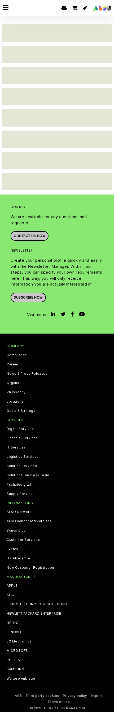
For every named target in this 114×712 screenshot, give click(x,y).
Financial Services (22, 438)
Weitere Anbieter (21, 678)
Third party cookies (42, 696)
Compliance (17, 355)
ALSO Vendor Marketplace (29, 521)
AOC (10, 595)
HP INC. (13, 623)
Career (13, 364)
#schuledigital (19, 484)
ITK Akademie (18, 558)
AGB (18, 696)
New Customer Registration (30, 567)
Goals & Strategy (21, 411)
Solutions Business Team (28, 475)
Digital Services (20, 429)
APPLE (12, 586)
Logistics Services (23, 457)
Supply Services (21, 494)
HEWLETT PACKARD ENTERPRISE (34, 613)
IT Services (16, 447)
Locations (15, 401)
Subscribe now (28, 297)
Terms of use (59, 702)
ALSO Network (19, 512)
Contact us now (29, 236)
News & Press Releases (27, 374)
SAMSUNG (15, 669)
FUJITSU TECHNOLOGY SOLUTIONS (37, 604)
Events (12, 549)
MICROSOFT (17, 651)
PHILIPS (13, 660)
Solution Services (22, 466)
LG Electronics (19, 641)
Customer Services (23, 540)
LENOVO (14, 632)
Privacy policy (75, 696)
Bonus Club (16, 530)
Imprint (97, 696)
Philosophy (16, 392)
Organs (13, 383)
